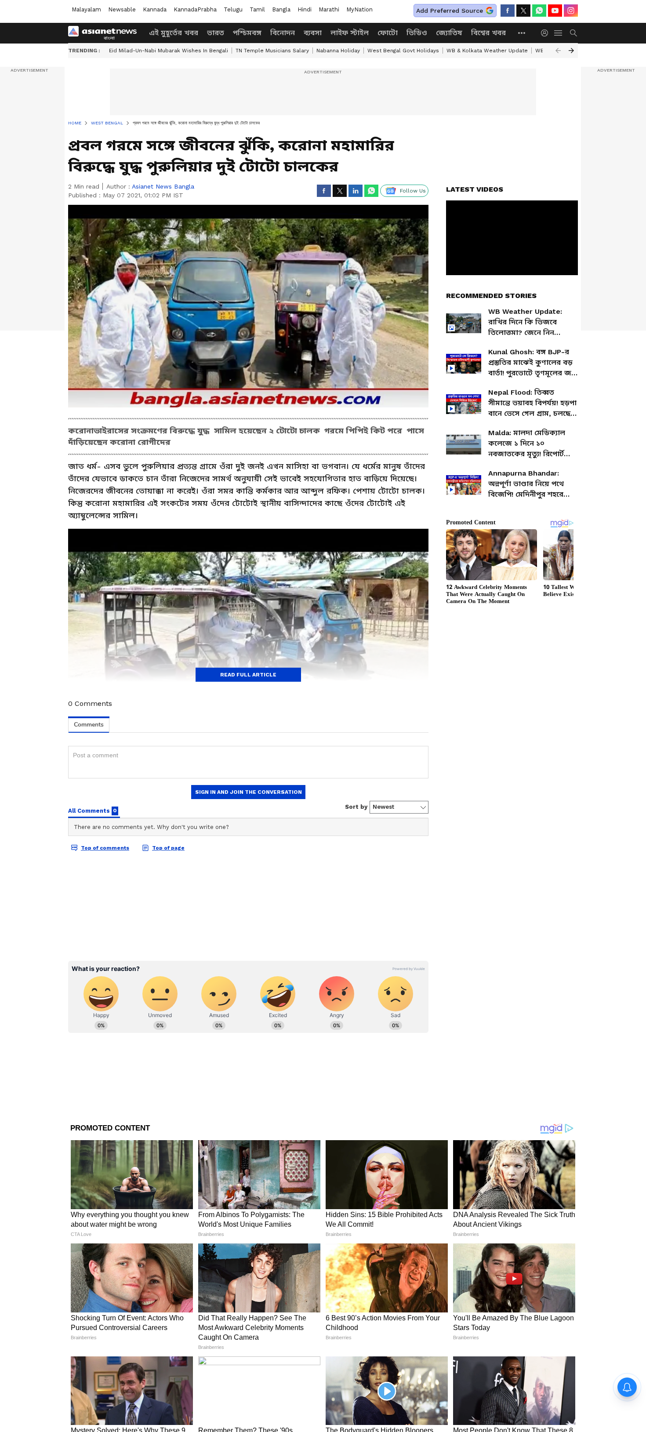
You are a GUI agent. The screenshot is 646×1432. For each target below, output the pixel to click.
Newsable (122, 9)
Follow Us (413, 191)
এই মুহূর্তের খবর (173, 33)
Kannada (155, 9)
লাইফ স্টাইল (349, 33)
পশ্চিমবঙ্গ (247, 33)
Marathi (329, 9)
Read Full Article (248, 675)
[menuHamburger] (558, 33)
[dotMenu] (522, 33)
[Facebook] (508, 10)
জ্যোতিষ (449, 33)
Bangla (281, 9)
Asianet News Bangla (163, 186)
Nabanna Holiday (338, 50)
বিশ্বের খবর (488, 33)
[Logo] (105, 33)
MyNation (359, 9)
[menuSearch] (573, 32)
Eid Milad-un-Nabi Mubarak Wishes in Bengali (168, 50)
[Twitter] (523, 10)
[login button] (546, 33)
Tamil (257, 9)
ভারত (215, 33)
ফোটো (387, 33)
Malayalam (86, 9)
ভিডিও (416, 33)
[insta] (571, 10)
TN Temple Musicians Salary (272, 50)
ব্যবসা (313, 33)
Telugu (233, 9)
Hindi (305, 9)
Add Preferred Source (449, 10)
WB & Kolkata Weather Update (487, 50)
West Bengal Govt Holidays (403, 50)
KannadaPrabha (195, 9)
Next (571, 50)
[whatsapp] (539, 10)
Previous (558, 50)
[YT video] (555, 10)
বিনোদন (282, 33)
